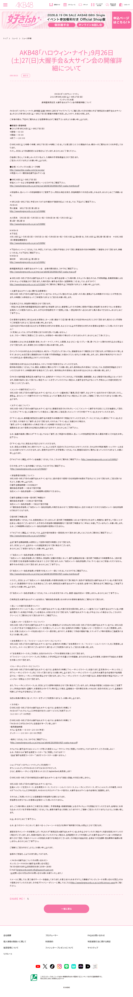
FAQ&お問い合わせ (96, 935)
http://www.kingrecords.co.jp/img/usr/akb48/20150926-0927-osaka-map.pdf (43, 271)
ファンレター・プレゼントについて (59, 947)
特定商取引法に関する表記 (99, 941)
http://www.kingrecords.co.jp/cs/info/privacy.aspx (93, 882)
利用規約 (49, 941)
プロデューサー (51, 935)
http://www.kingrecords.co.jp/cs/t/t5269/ (27, 284)
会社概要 (7, 935)
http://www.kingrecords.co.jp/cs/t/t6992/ (99, 459)
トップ (5, 38)
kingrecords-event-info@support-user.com (34, 869)
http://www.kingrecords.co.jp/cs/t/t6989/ (27, 224)
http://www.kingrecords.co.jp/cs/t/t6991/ (27, 262)
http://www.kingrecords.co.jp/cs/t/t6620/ (28, 469)
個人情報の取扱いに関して (14, 941)
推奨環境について (10, 947)
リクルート (7, 953)
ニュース (15, 38)
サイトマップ (93, 947)
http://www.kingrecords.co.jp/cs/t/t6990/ (27, 243)
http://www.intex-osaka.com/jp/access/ (27, 170)
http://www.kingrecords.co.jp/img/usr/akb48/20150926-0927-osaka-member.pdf (44, 186)
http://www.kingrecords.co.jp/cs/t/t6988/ (27, 211)
